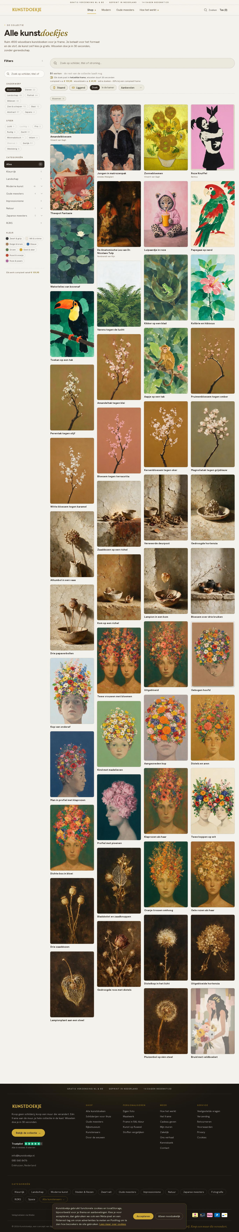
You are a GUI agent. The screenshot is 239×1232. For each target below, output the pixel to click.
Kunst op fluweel (132, 1126)
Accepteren (143, 1216)
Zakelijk (164, 1132)
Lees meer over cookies (112, 1224)
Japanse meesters (193, 1192)
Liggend (80, 87)
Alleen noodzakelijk (169, 1216)
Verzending (203, 1116)
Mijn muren (166, 1126)
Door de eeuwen (95, 1137)
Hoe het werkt (149, 10)
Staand (61, 87)
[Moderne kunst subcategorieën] (41, 186)
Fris (38, 126)
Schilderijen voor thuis (98, 1116)
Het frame (165, 1116)
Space (31, 1199)
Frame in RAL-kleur (133, 1121)
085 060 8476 (19, 1160)
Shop (91, 10)
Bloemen (13, 89)
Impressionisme (152, 1192)
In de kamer (108, 87)
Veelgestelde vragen (208, 1111)
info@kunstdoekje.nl (23, 1155)
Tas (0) (223, 10)
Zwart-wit (106, 1192)
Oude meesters (125, 10)
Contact (164, 1147)
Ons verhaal (167, 1137)
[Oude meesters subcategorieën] (41, 193)
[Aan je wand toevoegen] (90, 108)
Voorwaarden (205, 1126)
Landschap (14, 95)
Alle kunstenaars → (54, 1199)
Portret (32, 95)
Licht (10, 126)
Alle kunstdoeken (96, 1111)
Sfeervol (12, 143)
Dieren (30, 89)
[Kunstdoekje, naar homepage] (27, 10)
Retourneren (204, 1121)
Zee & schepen (16, 106)
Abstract (13, 112)
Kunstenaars (93, 1132)
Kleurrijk (19, 1192)
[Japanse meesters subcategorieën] (41, 215)
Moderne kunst (59, 1192)
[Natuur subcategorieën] (41, 208)
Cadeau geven (168, 1121)
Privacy (201, 1132)
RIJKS (18, 1199)
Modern (106, 10)
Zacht (25, 132)
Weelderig (13, 148)
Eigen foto (129, 1111)
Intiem (33, 137)
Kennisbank (166, 1142)
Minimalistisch (15, 137)
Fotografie (217, 1192)
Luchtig (24, 126)
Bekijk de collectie (28, 1132)
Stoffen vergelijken (133, 1132)
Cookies (201, 1137)
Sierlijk (28, 143)
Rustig (11, 132)
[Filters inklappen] (42, 61)
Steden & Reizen (84, 1192)
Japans (29, 112)
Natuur (172, 1192)
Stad (35, 106)
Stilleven (13, 101)
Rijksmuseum (93, 1126)
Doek (95, 87)
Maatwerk (128, 1116)
